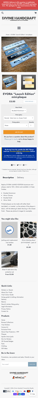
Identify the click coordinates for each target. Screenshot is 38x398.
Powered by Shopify (28, 388)
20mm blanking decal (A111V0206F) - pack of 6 (28, 242)
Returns (3, 302)
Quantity (31, 122)
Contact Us (4, 311)
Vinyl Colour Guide (7, 295)
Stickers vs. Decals (7, 290)
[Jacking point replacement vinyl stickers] (9, 230)
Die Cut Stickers (6, 339)
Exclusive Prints (6, 329)
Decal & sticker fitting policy (10, 304)
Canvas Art (4, 327)
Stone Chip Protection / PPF (10, 332)
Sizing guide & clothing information (12, 297)
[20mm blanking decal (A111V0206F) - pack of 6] (28, 230)
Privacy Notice (5, 309)
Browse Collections (7, 322)
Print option (18, 115)
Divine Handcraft (18, 388)
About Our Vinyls (6, 292)
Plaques (3, 334)
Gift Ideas (4, 348)
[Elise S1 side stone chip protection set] (9, 259)
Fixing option (16, 122)
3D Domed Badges (7, 341)
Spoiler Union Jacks (7, 337)
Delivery (20, 177)
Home (3, 320)
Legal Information (6, 306)
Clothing (4, 346)
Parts (2, 344)
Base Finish (19, 107)
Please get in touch (11, 139)
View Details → (30, 101)
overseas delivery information (20, 151)
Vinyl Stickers (5, 325)
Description (8, 177)
